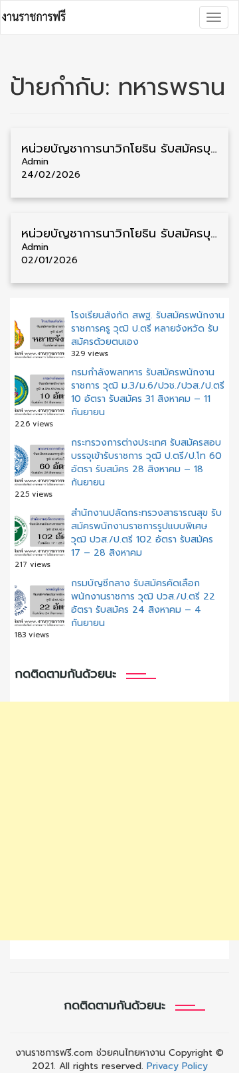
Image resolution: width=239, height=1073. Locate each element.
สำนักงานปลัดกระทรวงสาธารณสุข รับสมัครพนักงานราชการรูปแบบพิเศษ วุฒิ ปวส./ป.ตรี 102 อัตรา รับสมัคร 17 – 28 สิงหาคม (146, 533)
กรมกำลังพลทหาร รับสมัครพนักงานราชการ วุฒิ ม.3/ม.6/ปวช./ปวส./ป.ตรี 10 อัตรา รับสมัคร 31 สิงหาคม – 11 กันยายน (147, 392)
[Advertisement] (119, 821)
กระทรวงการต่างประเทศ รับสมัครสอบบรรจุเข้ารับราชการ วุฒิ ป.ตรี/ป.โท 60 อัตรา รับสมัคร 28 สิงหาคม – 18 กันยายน (146, 462)
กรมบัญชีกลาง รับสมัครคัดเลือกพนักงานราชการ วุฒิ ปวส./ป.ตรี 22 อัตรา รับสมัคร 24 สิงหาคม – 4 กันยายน (143, 603)
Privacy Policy (177, 1066)
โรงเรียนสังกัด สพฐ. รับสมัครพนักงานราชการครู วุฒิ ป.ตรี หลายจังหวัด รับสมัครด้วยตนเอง (147, 328)
